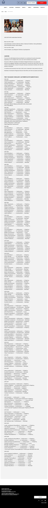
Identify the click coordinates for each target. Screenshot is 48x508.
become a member (31, 2)
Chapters (11, 7)
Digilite (45, 502)
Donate (40, 497)
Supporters (35, 7)
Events (23, 7)
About (5, 7)
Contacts (42, 7)
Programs (17, 7)
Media (29, 7)
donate (41, 2)
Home (2, 11)
